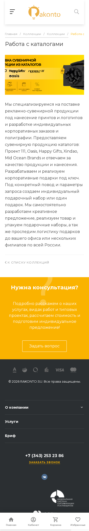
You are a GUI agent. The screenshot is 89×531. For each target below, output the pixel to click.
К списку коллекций (28, 262)
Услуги (11, 421)
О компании (16, 407)
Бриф (10, 435)
